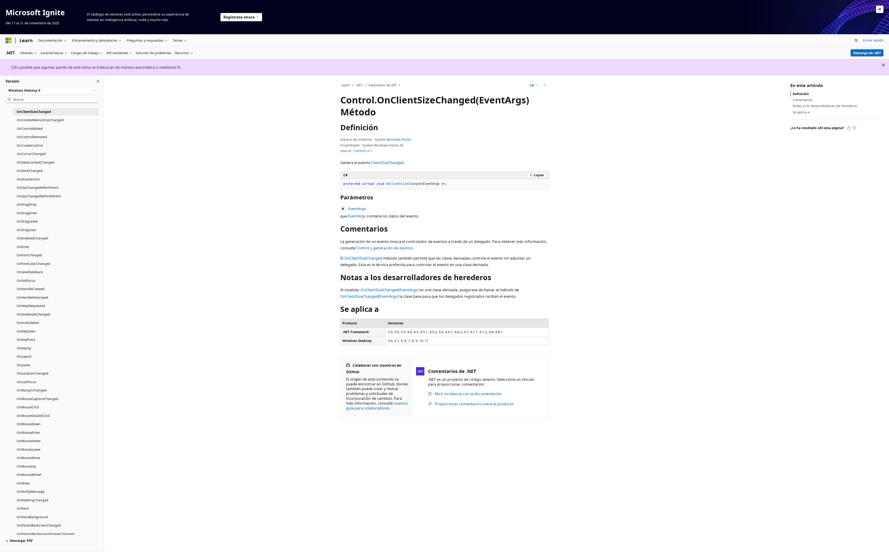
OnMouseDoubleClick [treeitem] (33, 415)
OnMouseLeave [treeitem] (29, 449)
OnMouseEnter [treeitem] (28, 432)
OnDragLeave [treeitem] (27, 221)
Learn (345, 85)
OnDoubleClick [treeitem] (28, 179)
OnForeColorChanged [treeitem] (33, 263)
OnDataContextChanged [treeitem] (35, 162)
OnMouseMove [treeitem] (28, 458)
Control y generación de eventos (384, 248)
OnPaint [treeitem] (23, 508)
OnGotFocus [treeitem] (26, 280)
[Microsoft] (9, 40)
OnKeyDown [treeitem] (26, 331)
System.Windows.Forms (393, 139)
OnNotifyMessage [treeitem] (30, 491)
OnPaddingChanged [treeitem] (32, 500)
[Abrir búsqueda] (856, 40)
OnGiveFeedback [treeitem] (30, 272)
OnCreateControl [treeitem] (30, 145)
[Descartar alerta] (879, 9)
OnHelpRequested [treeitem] (31, 306)
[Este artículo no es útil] (854, 128)
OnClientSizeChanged (363, 258)
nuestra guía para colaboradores (376, 406)
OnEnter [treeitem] (23, 247)
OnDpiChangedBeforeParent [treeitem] (39, 196)
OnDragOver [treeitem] (26, 230)
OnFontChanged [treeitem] (29, 255)
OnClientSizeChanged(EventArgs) (389, 289)
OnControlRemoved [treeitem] (32, 137)
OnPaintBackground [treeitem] (32, 517)
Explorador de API (382, 85)
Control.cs (361, 151)
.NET (359, 85)
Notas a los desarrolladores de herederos (825, 106)
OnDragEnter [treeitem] (27, 213)
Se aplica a (801, 112)
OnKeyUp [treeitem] (24, 348)
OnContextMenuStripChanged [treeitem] (40, 120)
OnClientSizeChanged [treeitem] (34, 111)
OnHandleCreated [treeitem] (31, 289)
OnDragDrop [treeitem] (27, 204)
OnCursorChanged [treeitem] (31, 154)
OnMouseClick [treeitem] (28, 407)
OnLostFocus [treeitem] (26, 382)
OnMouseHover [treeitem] (29, 441)
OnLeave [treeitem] (23, 365)
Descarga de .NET (867, 53)
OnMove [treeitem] (23, 483)
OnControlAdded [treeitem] (30, 128)
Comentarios (802, 100)
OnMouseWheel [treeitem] (29, 474)
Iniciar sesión (873, 40)
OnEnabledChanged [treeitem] (32, 238)
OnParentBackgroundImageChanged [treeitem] (45, 534)
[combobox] (52, 90)
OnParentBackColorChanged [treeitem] (39, 525)
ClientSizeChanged (387, 162)
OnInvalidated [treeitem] (28, 322)
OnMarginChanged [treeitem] (32, 390)
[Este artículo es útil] (848, 128)
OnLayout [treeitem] (24, 356)
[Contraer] (98, 81)
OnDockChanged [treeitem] (30, 170)
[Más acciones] (545, 85)
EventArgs (357, 208)
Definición (801, 94)
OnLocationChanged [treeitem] (32, 373)
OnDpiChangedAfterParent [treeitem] (38, 187)
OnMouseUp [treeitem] (26, 466)
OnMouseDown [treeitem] (29, 424)
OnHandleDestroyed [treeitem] (32, 297)
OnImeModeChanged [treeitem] (33, 314)
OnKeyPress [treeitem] (26, 339)
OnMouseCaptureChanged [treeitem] (37, 399)
